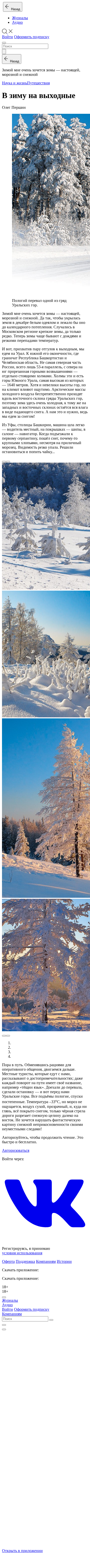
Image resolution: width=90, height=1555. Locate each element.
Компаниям (46, 1261)
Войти (7, 37)
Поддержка (25, 1261)
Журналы (20, 18)
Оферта (8, 1261)
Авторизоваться (15, 1150)
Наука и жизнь (14, 83)
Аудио (17, 22)
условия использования (22, 1253)
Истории (64, 1261)
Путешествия (38, 83)
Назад (14, 9)
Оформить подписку (31, 37)
